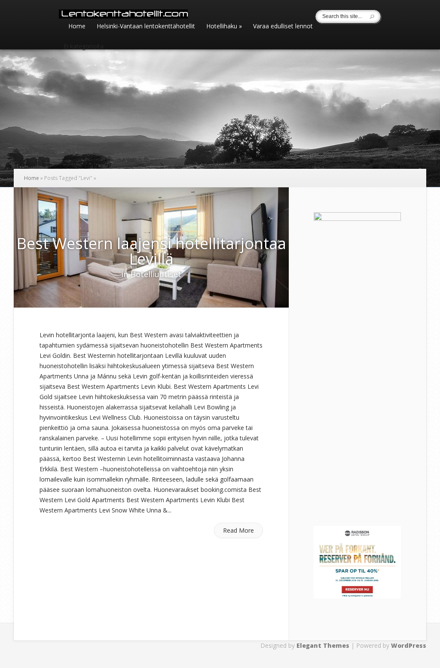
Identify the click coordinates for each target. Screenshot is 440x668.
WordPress (408, 645)
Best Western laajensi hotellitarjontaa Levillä (151, 251)
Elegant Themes (322, 645)
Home (77, 26)
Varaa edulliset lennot (283, 26)
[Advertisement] (367, 431)
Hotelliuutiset (155, 274)
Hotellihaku (224, 26)
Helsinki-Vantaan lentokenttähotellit (146, 26)
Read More (238, 530)
